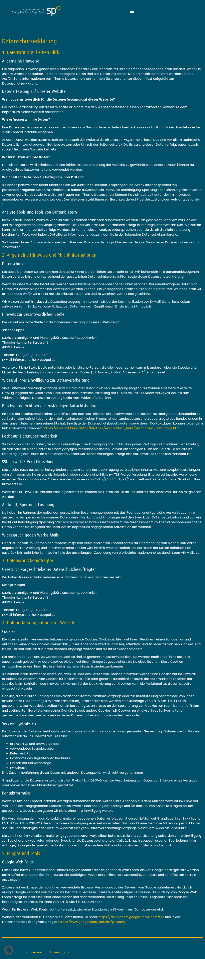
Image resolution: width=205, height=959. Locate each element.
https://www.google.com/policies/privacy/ (92, 922)
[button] (132, 11)
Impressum (34, 952)
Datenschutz (59, 952)
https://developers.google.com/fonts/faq (131, 917)
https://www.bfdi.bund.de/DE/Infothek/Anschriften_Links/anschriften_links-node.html (111, 428)
